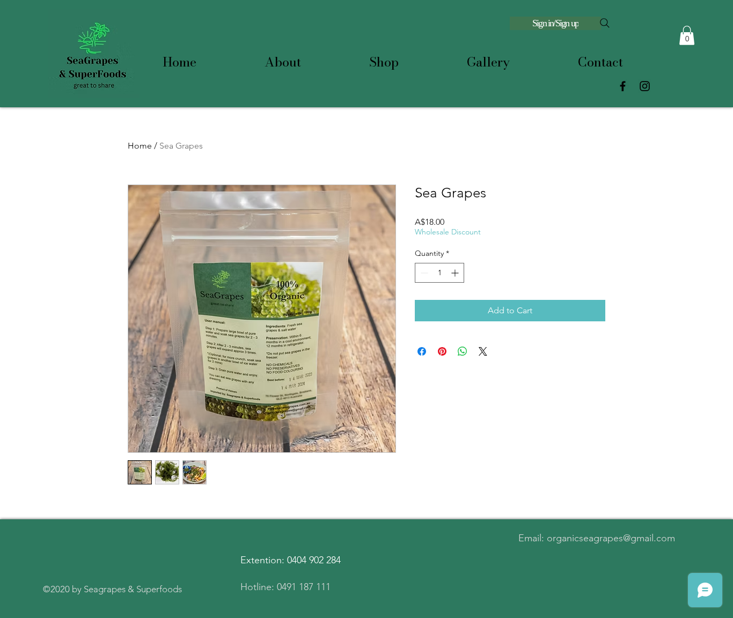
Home (140, 146)
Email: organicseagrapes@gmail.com (596, 538)
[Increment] (456, 272)
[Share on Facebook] (421, 351)
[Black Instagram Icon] (644, 86)
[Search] (604, 23)
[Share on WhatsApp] (462, 351)
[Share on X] (483, 351)
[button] (687, 35)
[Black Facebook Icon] (622, 86)
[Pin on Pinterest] (442, 351)
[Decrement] (423, 272)
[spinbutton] (439, 272)
